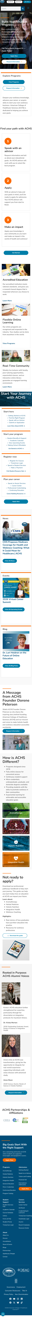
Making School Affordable (17, 445)
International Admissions (23, 1184)
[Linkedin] (22, 1299)
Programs (6, 1167)
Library (5, 1216)
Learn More (7, 301)
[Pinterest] (10, 1303)
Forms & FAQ (7, 1219)
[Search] (23, 8)
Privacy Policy (8, 1294)
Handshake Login (24, 1219)
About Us (6, 1235)
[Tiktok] (22, 1303)
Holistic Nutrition (8, 1177)
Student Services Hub (8, 1205)
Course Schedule (8, 1213)
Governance (11, 1287)
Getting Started (23, 1170)
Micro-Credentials (8, 1187)
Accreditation (7, 1241)
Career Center (23, 1205)
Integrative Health (8, 1180)
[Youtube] (14, 1299)
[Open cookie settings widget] (3, 1314)
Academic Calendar (9, 1210)
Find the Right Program (17, 418)
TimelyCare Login (8, 1225)
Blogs (4, 1247)
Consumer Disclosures (12, 1291)
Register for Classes (17, 461)
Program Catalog (8, 1193)
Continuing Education (9, 1190)
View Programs (9, 343)
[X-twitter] (14, 1303)
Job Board (22, 1208)
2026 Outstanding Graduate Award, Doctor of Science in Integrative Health (16, 1028)
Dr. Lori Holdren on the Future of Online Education (14, 655)
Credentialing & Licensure (23, 1212)
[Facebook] (10, 1299)
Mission (5, 1238)
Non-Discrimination (21, 1294)
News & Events (7, 1244)
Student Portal (7, 1222)
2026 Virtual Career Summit (13, 601)
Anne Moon (8, 1080)
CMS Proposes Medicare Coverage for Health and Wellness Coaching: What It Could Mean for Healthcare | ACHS (16, 548)
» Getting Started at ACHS (16, 416)
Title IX (24, 1291)
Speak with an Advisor (17, 420)
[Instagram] (18, 1299)
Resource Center (24, 1228)
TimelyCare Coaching (25, 1216)
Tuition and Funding (25, 1176)
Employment (21, 1287)
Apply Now (25, 1189)
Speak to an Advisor (25, 1173)
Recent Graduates (24, 1225)
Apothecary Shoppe (9, 1254)
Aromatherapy (7, 1171)
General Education (8, 1184)
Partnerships (7, 1250)
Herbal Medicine (8, 1174)
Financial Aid (23, 1180)
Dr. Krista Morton (10, 1022)
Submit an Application (16, 423)
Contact (5, 1257)
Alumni (21, 1222)
